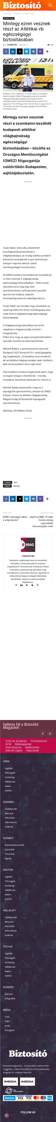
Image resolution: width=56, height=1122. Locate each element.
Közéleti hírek (28, 13)
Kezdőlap (7, 13)
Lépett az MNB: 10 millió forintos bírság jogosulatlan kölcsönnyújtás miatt (41, 522)
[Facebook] (6, 51)
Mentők (17, 486)
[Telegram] (27, 51)
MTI (15, 482)
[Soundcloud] (33, 585)
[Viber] (40, 51)
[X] (20, 51)
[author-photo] (28, 552)
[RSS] (28, 585)
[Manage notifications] (6, 1115)
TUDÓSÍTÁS (12, 45)
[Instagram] (50, 734)
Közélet (17, 13)
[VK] (33, 51)
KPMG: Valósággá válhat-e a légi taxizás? (15, 518)
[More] (47, 51)
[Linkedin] (13, 51)
